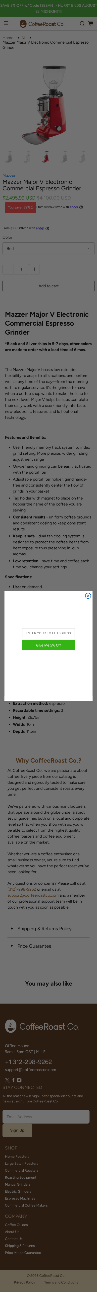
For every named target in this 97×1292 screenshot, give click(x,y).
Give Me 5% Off (48, 645)
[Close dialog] (88, 595)
